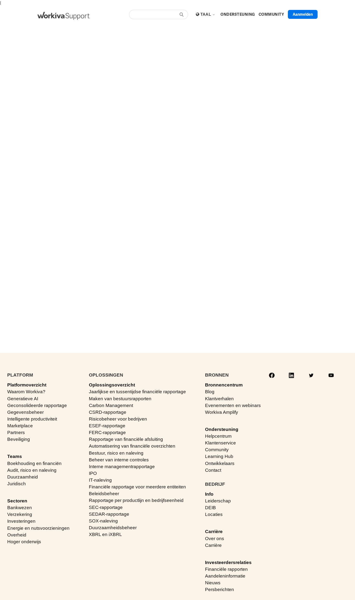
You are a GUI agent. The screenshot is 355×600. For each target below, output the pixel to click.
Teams (14, 456)
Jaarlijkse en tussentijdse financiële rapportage (137, 391)
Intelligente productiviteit (32, 418)
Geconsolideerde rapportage (37, 405)
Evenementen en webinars (233, 405)
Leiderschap (218, 500)
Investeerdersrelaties (228, 562)
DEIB (210, 507)
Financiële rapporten (226, 569)
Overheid (16, 534)
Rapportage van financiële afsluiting (126, 439)
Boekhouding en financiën (34, 463)
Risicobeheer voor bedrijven (118, 418)
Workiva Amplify (221, 412)
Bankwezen (19, 507)
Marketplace (20, 425)
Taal (206, 14)
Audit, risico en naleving (32, 470)
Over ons (214, 538)
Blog (209, 391)
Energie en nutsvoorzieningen (38, 528)
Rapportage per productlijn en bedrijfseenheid (136, 500)
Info (209, 494)
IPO (93, 473)
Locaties (214, 514)
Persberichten (219, 589)
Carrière (214, 531)
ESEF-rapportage (107, 425)
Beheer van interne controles (119, 459)
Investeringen (21, 521)
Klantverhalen (219, 398)
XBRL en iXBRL (105, 534)
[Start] (63, 15)
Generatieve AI (22, 398)
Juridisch (16, 483)
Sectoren (17, 500)
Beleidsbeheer (104, 493)
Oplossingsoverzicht (112, 384)
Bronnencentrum (224, 384)
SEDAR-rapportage (109, 514)
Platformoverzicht (26, 384)
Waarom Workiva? (26, 391)
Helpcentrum (218, 436)
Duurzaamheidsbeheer (113, 527)
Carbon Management (111, 405)
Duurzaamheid (22, 476)
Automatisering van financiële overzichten (132, 446)
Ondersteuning (221, 429)
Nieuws (212, 582)
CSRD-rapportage (107, 412)
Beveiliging (18, 439)
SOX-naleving (103, 520)
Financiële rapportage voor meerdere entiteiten (137, 486)
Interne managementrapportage (122, 466)
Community (217, 449)
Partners (16, 432)
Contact (213, 470)
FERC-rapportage (107, 432)
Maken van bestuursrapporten (120, 398)
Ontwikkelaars (219, 463)
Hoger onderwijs (24, 541)
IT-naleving (100, 480)
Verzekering (19, 514)
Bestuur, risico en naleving (116, 453)
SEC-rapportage (106, 507)
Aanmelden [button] (303, 14)
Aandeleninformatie (225, 576)
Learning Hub (219, 456)
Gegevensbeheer (25, 412)
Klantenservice (220, 442)
